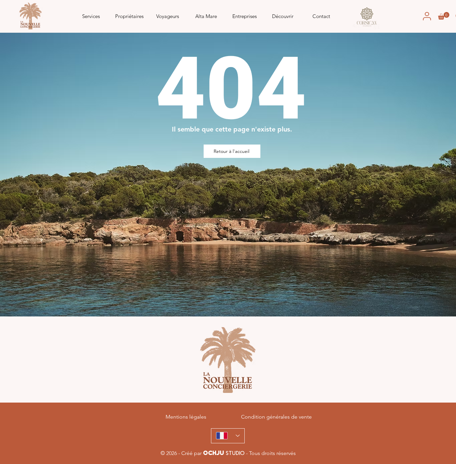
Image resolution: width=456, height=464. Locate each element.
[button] (443, 16)
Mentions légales (186, 417)
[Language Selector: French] (228, 435)
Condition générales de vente (276, 417)
